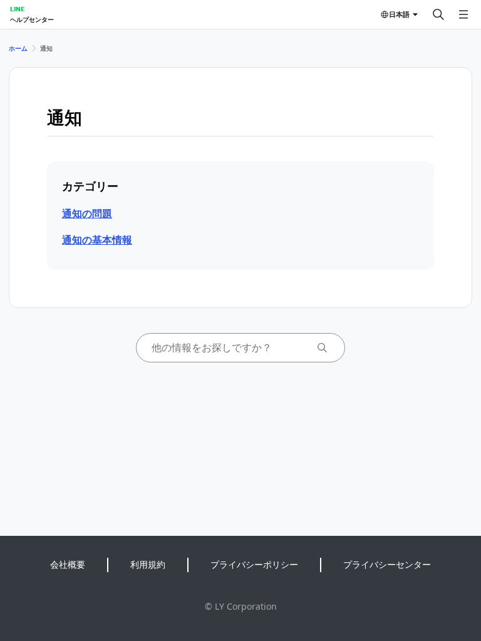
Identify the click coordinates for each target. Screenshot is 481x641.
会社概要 (67, 564)
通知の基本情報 (97, 240)
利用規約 (147, 564)
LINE (17, 8)
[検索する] (438, 14)
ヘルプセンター (32, 19)
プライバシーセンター (387, 564)
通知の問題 (87, 213)
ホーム (18, 48)
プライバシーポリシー (254, 564)
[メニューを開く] (463, 14)
